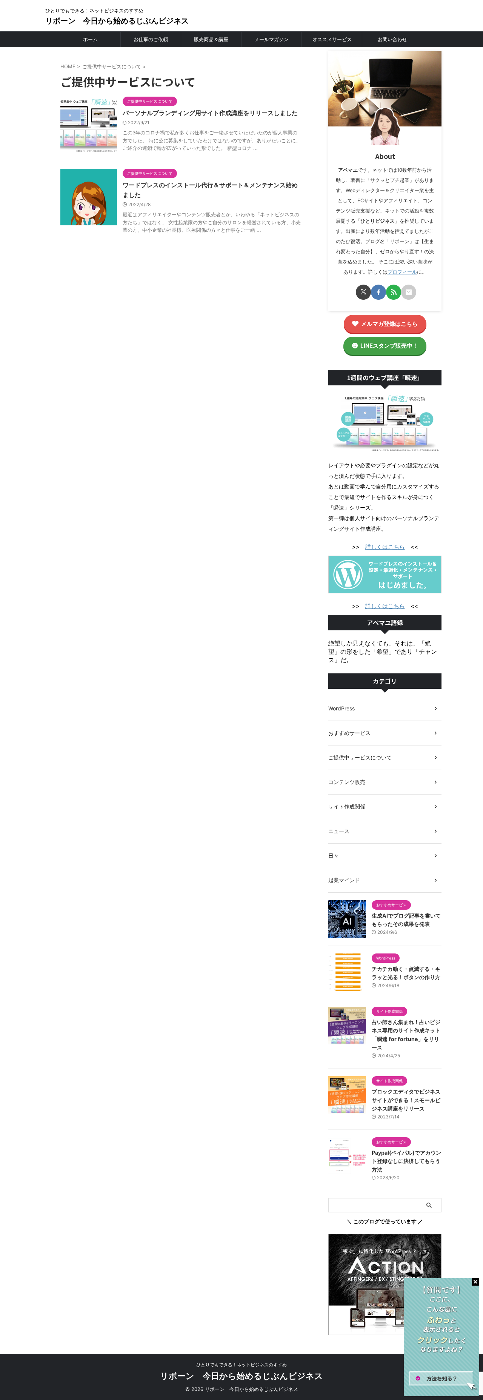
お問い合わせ (392, 39)
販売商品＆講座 (211, 39)
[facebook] (378, 292)
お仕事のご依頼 (151, 39)
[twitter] (363, 292)
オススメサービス (332, 39)
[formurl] (408, 292)
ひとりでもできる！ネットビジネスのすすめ (241, 1365)
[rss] (393, 292)
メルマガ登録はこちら (389, 323)
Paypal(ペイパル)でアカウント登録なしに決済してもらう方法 (406, 1161)
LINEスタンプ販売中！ (389, 345)
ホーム (90, 39)
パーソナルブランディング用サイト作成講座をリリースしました (210, 113)
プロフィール (402, 272)
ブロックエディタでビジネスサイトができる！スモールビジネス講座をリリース (406, 1100)
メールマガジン (271, 39)
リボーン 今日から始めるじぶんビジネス (117, 20)
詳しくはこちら (385, 546)
